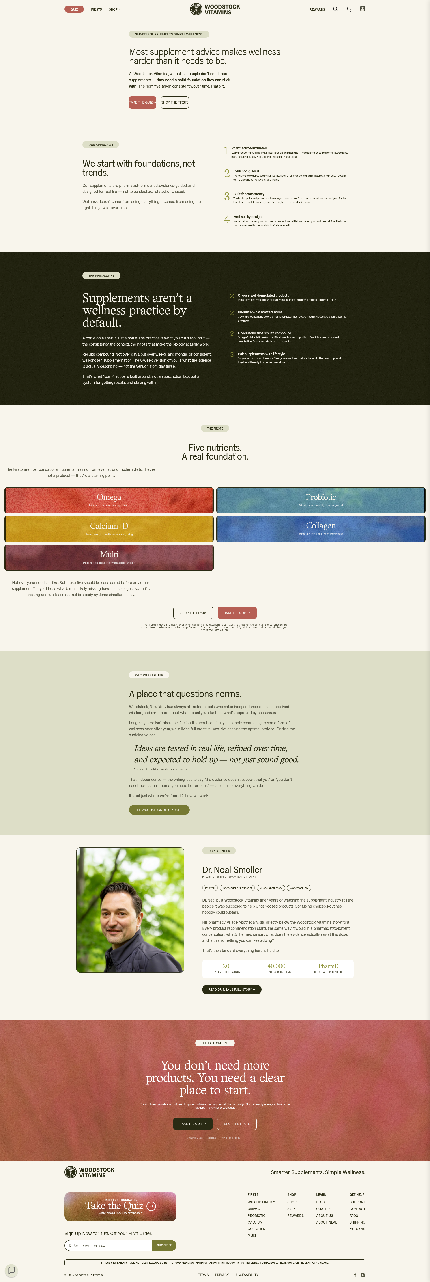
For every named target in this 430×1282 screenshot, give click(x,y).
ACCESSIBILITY (247, 1275)
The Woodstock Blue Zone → (159, 810)
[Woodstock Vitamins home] (215, 9)
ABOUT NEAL (326, 1222)
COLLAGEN (256, 1229)
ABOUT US (324, 1215)
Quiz (74, 9)
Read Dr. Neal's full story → (232, 989)
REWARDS (295, 1215)
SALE (291, 1209)
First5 (96, 9)
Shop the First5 (175, 102)
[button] (11, 1270)
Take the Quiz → (142, 102)
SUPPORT (357, 1202)
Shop (113, 9)
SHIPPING (357, 1222)
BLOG (320, 1202)
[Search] (335, 9)
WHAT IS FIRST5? (261, 1202)
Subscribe (164, 1245)
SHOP (292, 1202)
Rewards (317, 9)
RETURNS (357, 1229)
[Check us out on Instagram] (363, 1275)
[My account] (363, 9)
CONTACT (358, 1209)
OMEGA (254, 1209)
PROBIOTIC (257, 1215)
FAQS (354, 1215)
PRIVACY (222, 1275)
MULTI (252, 1235)
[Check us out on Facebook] (355, 1275)
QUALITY (323, 1209)
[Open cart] (348, 9)
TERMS (203, 1275)
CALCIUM (255, 1222)
